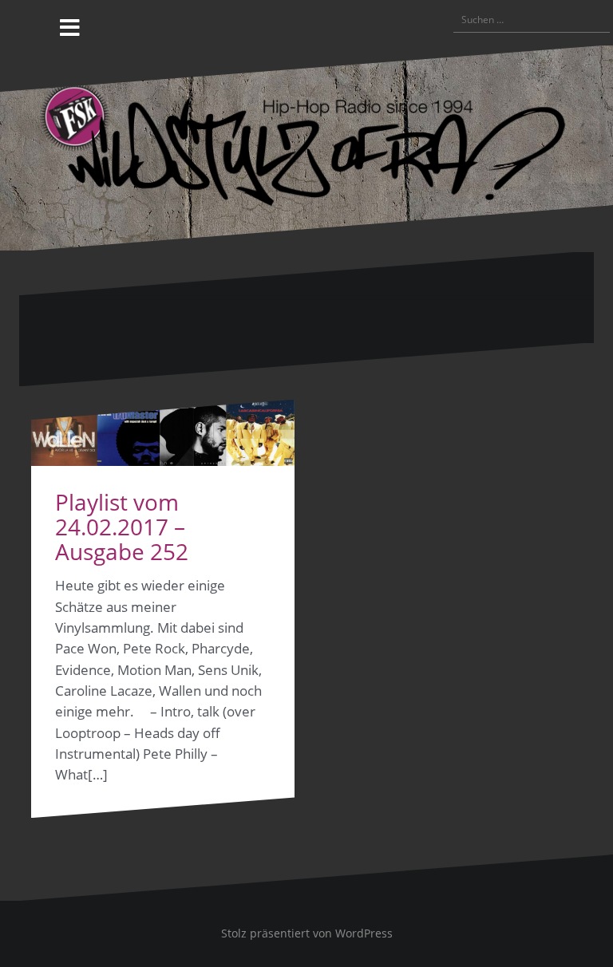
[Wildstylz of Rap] (306, 146)
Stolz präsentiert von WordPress (307, 933)
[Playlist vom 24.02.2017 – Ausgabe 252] (163, 433)
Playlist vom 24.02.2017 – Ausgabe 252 (121, 526)
